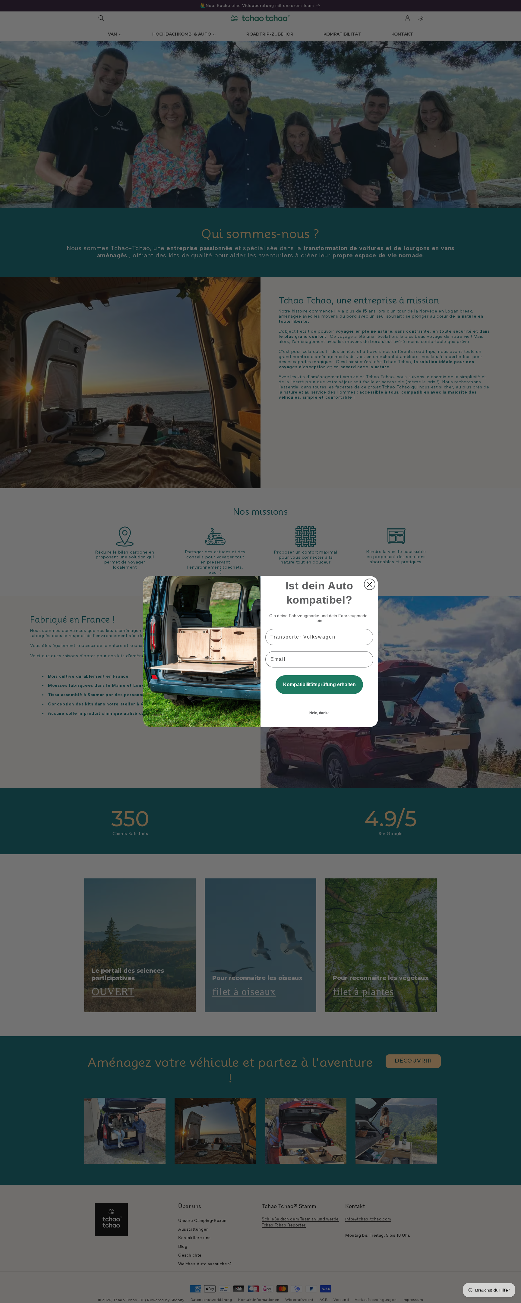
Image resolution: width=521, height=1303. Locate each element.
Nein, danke (319, 713)
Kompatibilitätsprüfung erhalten (319, 684)
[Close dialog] (369, 584)
